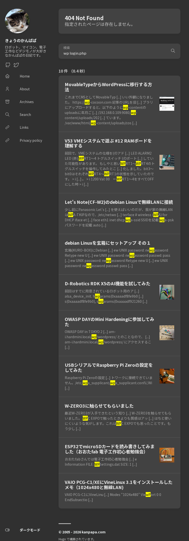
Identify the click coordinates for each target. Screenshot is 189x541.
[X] (16, 66)
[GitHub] (8, 66)
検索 (66, 48)
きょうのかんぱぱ (20, 40)
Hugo (62, 539)
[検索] (173, 51)
